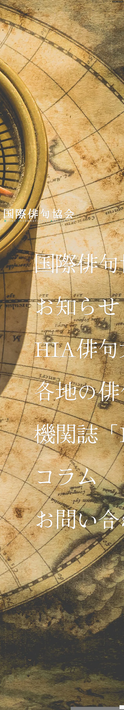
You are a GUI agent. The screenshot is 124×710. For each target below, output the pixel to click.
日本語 (114, 1)
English (120, 1)
